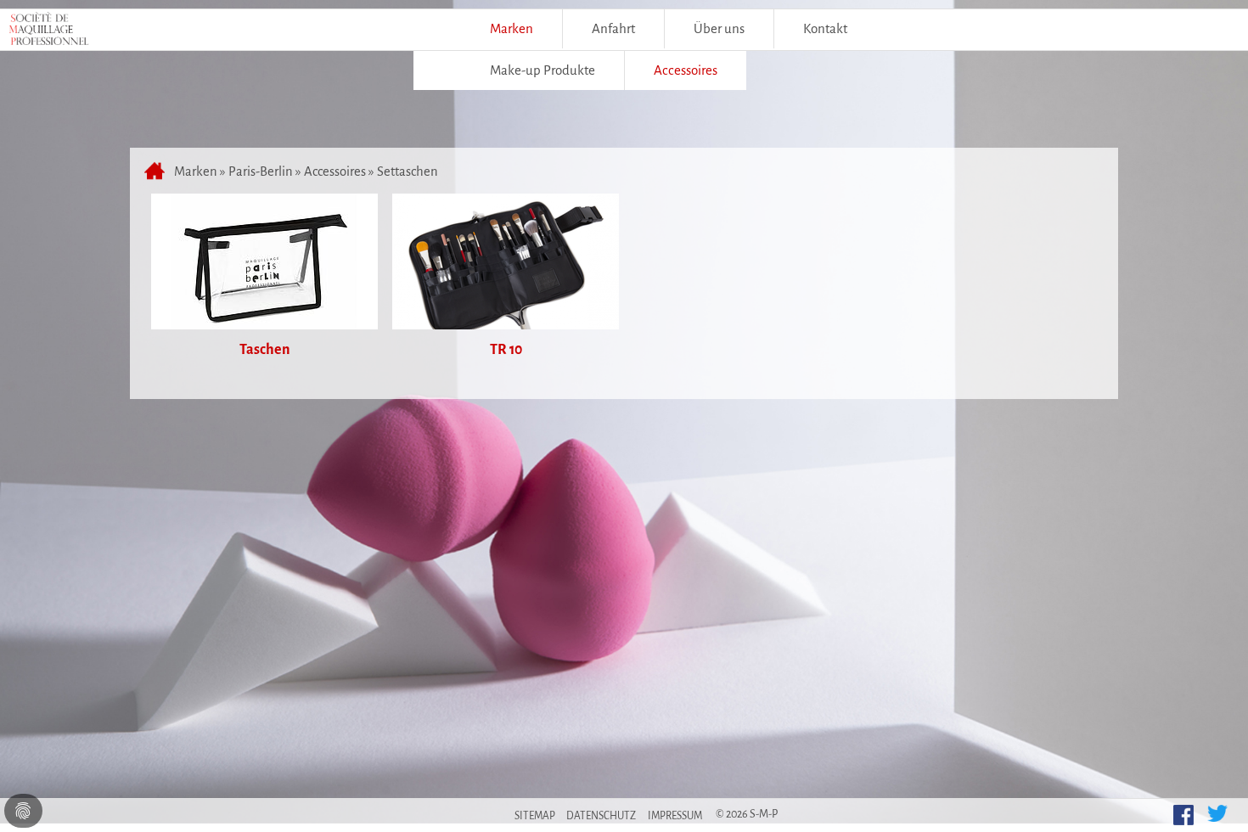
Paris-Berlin (260, 171)
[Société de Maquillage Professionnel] (48, 33)
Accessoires (335, 171)
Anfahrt (613, 28)
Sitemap (534, 816)
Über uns (719, 28)
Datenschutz (601, 816)
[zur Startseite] (156, 171)
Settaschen (407, 171)
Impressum (675, 816)
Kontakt (825, 28)
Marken (511, 28)
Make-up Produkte (542, 70)
